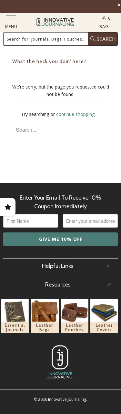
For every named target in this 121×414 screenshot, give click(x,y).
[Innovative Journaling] (55, 22)
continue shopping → (78, 114)
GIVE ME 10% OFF (60, 239)
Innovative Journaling (67, 399)
